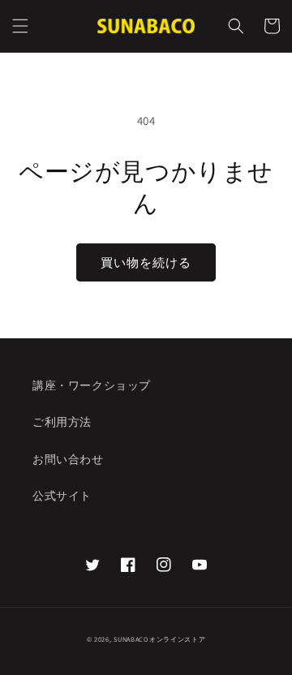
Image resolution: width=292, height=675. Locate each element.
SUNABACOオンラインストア (159, 638)
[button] (20, 26)
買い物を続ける (146, 262)
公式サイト (62, 495)
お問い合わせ (68, 459)
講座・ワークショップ (91, 385)
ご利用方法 (62, 422)
